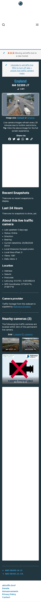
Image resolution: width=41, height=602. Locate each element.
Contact (6, 597)
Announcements (10, 591)
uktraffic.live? (9, 585)
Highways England (21, 306)
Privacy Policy (9, 594)
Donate (5, 588)
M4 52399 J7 (20, 85)
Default (20, 118)
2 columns (28, 334)
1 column (17, 334)
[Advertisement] (20, 28)
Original (30, 118)
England (20, 81)
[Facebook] (9, 139)
